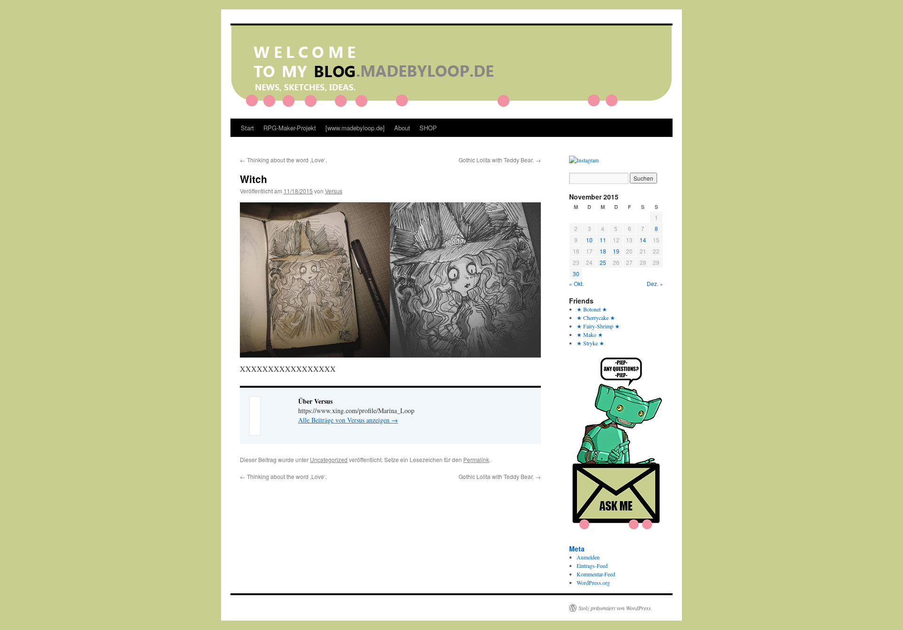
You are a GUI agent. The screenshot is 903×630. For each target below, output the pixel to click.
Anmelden (588, 557)
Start (247, 127)
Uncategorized (329, 459)
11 (603, 240)
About (402, 127)
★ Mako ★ (590, 334)
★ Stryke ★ (590, 343)
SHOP (428, 127)
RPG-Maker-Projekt (289, 127)
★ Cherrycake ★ (596, 317)
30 (576, 274)
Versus (333, 191)
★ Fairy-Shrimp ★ (598, 326)
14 (643, 240)
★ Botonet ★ (592, 309)
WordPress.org (593, 582)
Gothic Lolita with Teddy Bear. (500, 160)
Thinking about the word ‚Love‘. (283, 160)
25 (603, 262)
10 (589, 240)
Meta (577, 548)
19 (616, 251)
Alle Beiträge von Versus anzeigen (348, 419)
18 (603, 251)
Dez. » (655, 283)
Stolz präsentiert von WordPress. (615, 608)
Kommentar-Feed (596, 574)
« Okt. (576, 283)
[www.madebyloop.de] (355, 127)
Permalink (476, 459)
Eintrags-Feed (592, 565)
